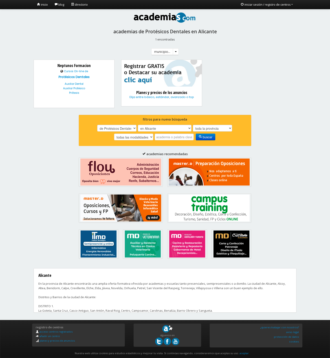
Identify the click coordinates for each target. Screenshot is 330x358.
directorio (81, 4)
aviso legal (292, 332)
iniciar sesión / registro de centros (267, 4)
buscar (207, 137)
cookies (294, 341)
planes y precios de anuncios (57, 340)
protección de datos (286, 336)
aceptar (244, 353)
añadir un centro (49, 336)
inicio (44, 4)
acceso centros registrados (56, 331)
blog (61, 4)
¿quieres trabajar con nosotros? (279, 327)
